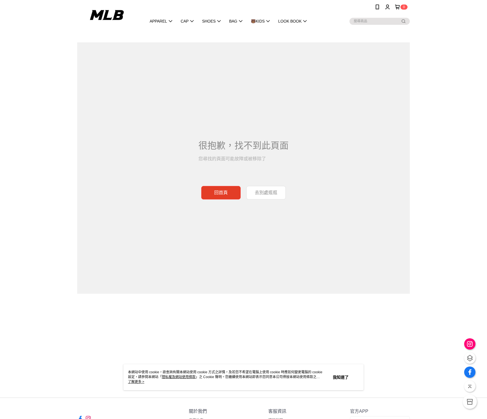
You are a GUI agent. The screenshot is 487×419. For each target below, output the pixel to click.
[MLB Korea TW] (108, 15)
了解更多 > (136, 382)
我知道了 (341, 377)
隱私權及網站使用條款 (179, 377)
